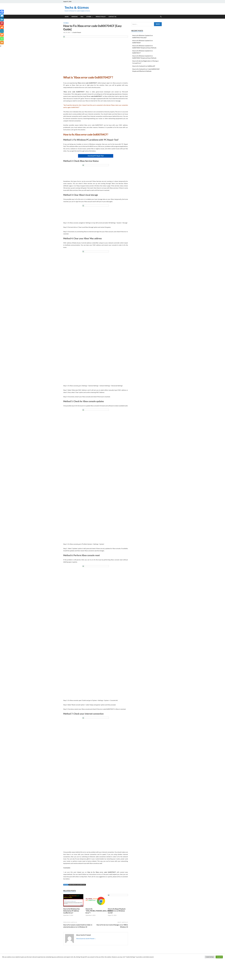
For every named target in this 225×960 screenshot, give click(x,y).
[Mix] (2, 35)
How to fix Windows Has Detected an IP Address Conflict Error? (71, 911)
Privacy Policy (101, 16)
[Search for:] (146, 24)
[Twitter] (2, 15)
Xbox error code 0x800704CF (77, 884)
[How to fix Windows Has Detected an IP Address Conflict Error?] (73, 901)
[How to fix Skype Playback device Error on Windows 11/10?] (118, 901)
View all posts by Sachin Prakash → (86, 938)
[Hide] (0, 46)
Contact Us (112, 16)
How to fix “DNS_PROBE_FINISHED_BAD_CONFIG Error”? (99, 911)
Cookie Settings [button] (210, 957)
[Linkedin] (2, 19)
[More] (2, 42)
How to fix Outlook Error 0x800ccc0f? (143, 66)
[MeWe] (2, 31)
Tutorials (66, 23)
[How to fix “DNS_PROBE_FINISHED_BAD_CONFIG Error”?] (96, 901)
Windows (74, 16)
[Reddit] (2, 27)
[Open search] (161, 17)
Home (66, 16)
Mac (82, 16)
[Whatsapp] (2, 38)
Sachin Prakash (77, 32)
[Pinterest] (2, 23)
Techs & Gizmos (77, 7)
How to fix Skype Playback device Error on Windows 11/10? (116, 911)
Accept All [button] (219, 957)
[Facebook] (2, 11)
